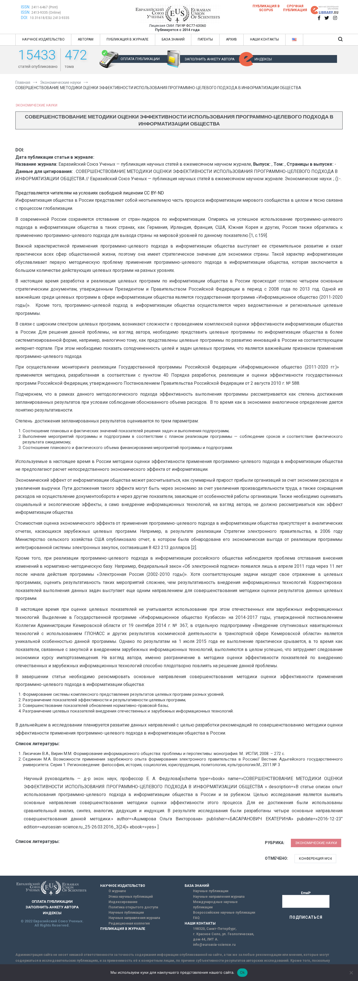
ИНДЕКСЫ (263, 59)
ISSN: (25, 7)
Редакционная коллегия (129, 923)
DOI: (25, 17)
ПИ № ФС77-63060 (191, 25)
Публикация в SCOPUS (266, 8)
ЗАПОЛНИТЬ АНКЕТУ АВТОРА (210, 59)
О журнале (117, 891)
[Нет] (351, 972)
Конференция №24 (315, 859)
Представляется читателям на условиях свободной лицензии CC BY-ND (89, 193)
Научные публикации (126, 913)
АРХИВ (231, 39)
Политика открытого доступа (133, 907)
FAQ (196, 918)
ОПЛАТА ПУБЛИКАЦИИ (140, 59)
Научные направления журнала (134, 918)
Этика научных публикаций (131, 897)
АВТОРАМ (85, 39)
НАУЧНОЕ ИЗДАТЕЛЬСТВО (43, 39)
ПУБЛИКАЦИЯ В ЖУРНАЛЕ (128, 39)
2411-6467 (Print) (44, 7)
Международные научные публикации (215, 904)
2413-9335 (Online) (46, 13)
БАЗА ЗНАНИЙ (173, 39)
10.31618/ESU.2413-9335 (49, 18)
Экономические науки (36, 105)
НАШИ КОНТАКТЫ (264, 39)
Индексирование (123, 902)
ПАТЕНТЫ (205, 39)
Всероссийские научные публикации (224, 913)
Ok (242, 972)
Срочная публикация (295, 8)
